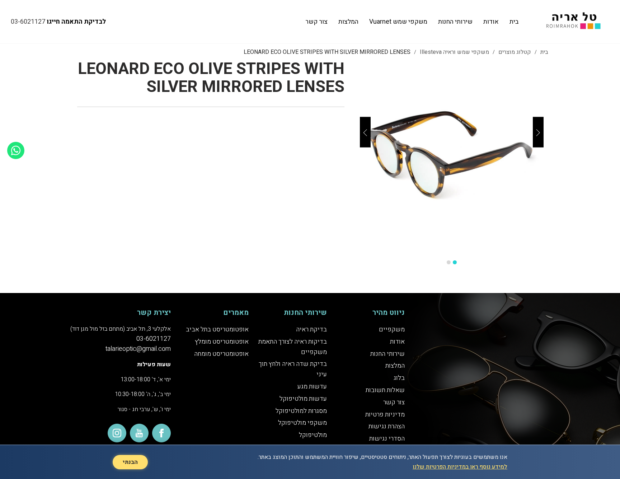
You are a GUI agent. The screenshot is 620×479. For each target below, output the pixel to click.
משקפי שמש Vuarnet (398, 22)
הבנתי (130, 462)
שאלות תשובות (385, 390)
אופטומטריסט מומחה (221, 354)
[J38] (451, 157)
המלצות (348, 22)
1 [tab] (455, 262)
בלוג (399, 378)
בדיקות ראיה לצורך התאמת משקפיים (292, 347)
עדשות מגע (312, 386)
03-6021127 (28, 22)
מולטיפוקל (313, 435)
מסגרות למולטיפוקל (301, 411)
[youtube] (139, 433)
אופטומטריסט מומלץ (222, 342)
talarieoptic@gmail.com (138, 349)
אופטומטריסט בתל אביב (217, 329)
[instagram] (117, 433)
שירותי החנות (455, 22)
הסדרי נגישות (387, 438)
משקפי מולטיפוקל (302, 423)
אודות (491, 22)
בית (513, 22)
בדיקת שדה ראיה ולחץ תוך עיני (293, 369)
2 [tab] (449, 262)
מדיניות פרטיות (385, 414)
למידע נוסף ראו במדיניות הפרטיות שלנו (460, 466)
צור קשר (316, 22)
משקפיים (392, 329)
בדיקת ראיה (311, 329)
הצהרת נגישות (386, 426)
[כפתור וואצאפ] (15, 150)
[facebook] (161, 433)
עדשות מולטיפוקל (303, 399)
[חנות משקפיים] (572, 21)
